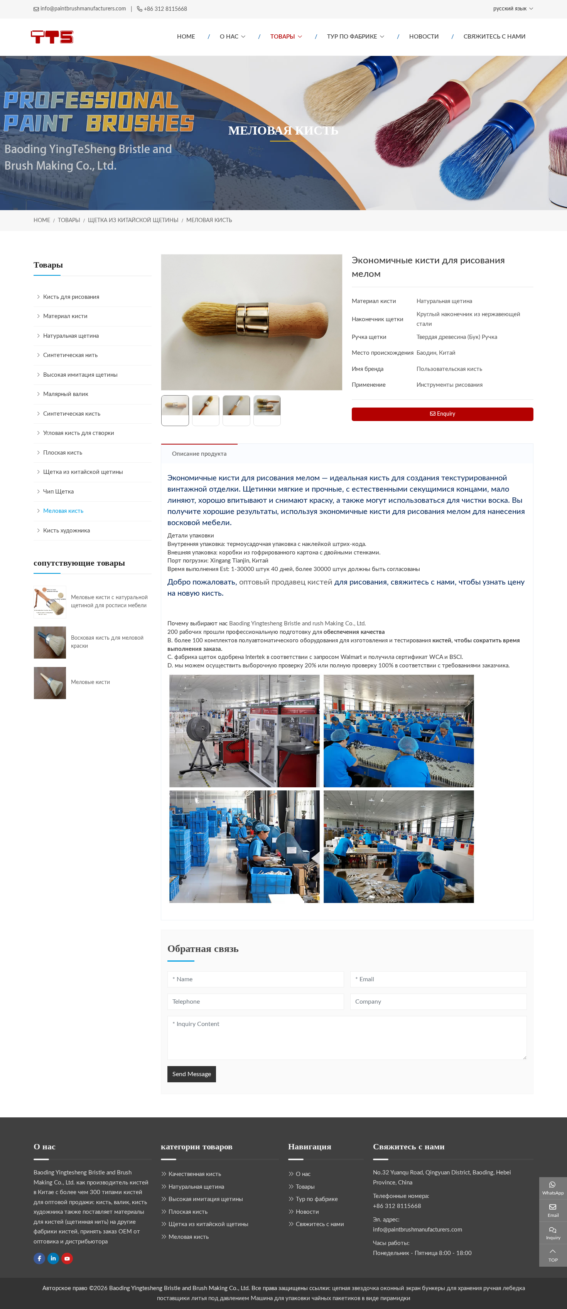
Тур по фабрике (352, 37)
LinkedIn (53, 1258)
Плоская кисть (62, 453)
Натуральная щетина (71, 336)
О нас (229, 37)
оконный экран (400, 1288)
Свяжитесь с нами (495, 37)
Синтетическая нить (70, 355)
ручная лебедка (504, 1288)
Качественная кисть (195, 1174)
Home (186, 37)
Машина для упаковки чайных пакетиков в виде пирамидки (330, 1298)
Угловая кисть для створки (78, 433)
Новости (424, 37)
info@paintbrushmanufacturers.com (83, 9)
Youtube (67, 1258)
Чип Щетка (58, 492)
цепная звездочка (355, 1288)
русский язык (509, 9)
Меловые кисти (90, 682)
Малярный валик (65, 394)
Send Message (191, 1074)
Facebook (39, 1258)
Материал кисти (65, 316)
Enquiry (445, 414)
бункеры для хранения (452, 1288)
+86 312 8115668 (165, 9)
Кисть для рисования (71, 297)
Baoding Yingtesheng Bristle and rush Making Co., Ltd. (297, 624)
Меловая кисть (63, 511)
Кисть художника (66, 531)
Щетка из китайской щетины (83, 472)
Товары (282, 37)
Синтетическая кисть (71, 414)
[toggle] (144, 316)
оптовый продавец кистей (285, 582)
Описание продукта (199, 454)
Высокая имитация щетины (80, 375)
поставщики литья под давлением (203, 1298)
